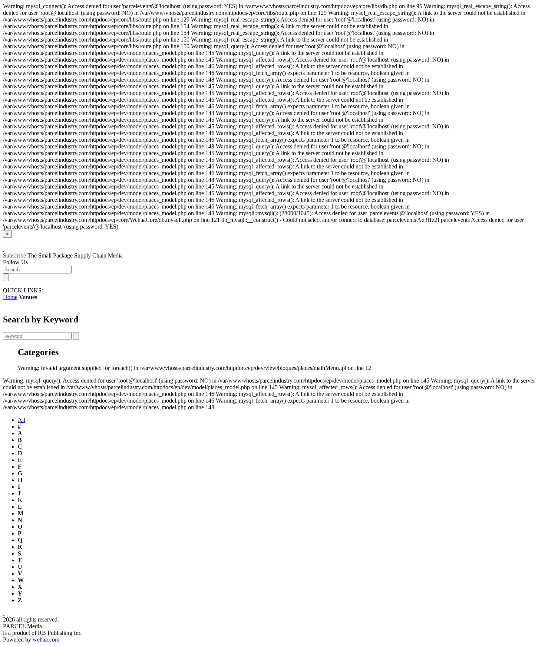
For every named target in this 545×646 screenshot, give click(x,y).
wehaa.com (46, 639)
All (21, 420)
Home (10, 297)
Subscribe (14, 255)
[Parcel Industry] (3, 249)
